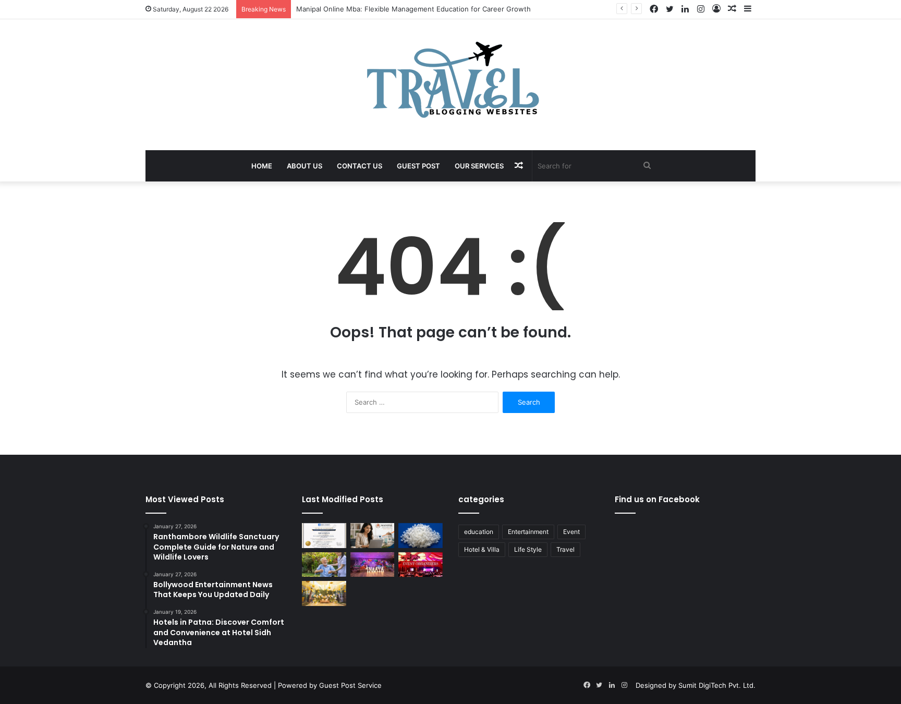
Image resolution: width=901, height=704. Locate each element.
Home (261, 166)
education (478, 532)
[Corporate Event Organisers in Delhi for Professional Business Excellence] (420, 564)
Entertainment (528, 532)
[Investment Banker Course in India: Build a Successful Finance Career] (324, 535)
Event (571, 532)
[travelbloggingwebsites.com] (450, 79)
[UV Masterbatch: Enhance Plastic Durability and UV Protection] (420, 535)
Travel (565, 549)
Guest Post (418, 166)
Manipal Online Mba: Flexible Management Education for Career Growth (413, 9)
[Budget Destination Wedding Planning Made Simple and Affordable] (324, 593)
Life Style (528, 549)
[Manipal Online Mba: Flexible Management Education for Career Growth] (372, 535)
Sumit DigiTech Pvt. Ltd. (717, 685)
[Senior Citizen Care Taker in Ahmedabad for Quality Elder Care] (324, 564)
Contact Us (359, 166)
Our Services (479, 166)
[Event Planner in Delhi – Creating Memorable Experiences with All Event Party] (372, 564)
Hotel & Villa (482, 549)
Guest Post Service (350, 685)
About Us (304, 166)
